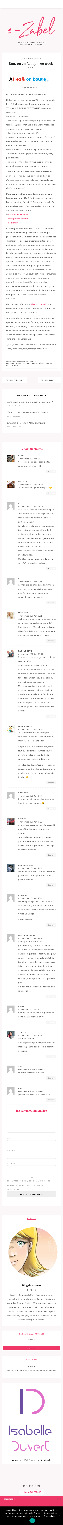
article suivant (49, 380)
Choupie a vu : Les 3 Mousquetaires (26, 422)
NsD (20, 578)
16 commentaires (12, 365)
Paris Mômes (14, 222)
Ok (32, 1520)
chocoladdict (26, 865)
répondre (51, 471)
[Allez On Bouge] (29, 84)
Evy (20, 503)
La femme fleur (26, 935)
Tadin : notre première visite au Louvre (27, 412)
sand (21, 455)
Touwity (23, 1032)
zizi (20, 1066)
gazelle (22, 481)
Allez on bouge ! (38, 304)
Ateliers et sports (26, 362)
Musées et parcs (44, 363)
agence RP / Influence (26, 1460)
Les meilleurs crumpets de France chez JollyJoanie (31, 1370)
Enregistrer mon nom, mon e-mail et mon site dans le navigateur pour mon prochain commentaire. (28, 1185)
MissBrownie (25, 726)
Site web (11, 1163)
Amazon (31, 1366)
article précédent (15, 380)
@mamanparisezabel (31, 1492)
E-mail (11, 1151)
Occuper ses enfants (18, 218)
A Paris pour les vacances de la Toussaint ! (29, 402)
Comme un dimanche (18, 214)
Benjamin (23, 895)
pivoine (22, 819)
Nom (10, 1138)
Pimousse (23, 793)
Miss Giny (23, 613)
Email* (31, 1339)
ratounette (25, 651)
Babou (21, 1006)
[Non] (59, 1515)
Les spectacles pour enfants (20, 363)
